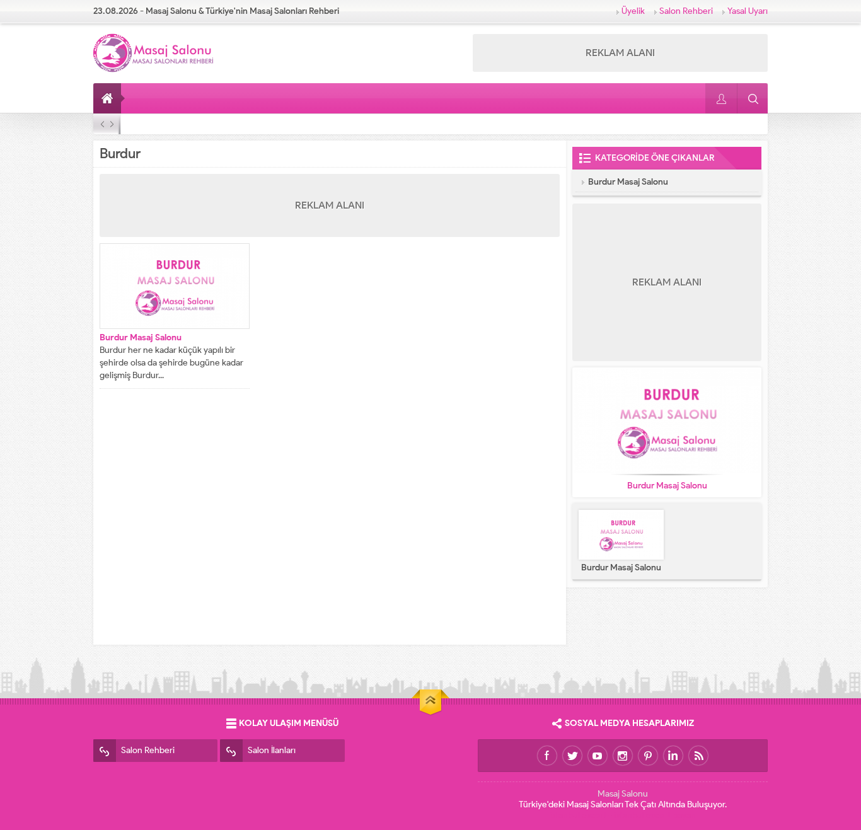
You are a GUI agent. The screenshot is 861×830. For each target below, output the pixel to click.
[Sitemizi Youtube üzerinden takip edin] (597, 755)
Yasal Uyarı (747, 11)
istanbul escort (578, 815)
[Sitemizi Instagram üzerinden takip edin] (622, 755)
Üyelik (633, 11)
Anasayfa (109, 98)
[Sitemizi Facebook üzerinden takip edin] (547, 755)
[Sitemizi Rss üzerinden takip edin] (698, 755)
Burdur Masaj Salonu (141, 337)
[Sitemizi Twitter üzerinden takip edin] (572, 755)
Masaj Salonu (623, 793)
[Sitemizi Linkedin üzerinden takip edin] (673, 755)
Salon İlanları (272, 750)
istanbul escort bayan (655, 815)
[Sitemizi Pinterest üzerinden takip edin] (648, 755)
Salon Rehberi (686, 11)
